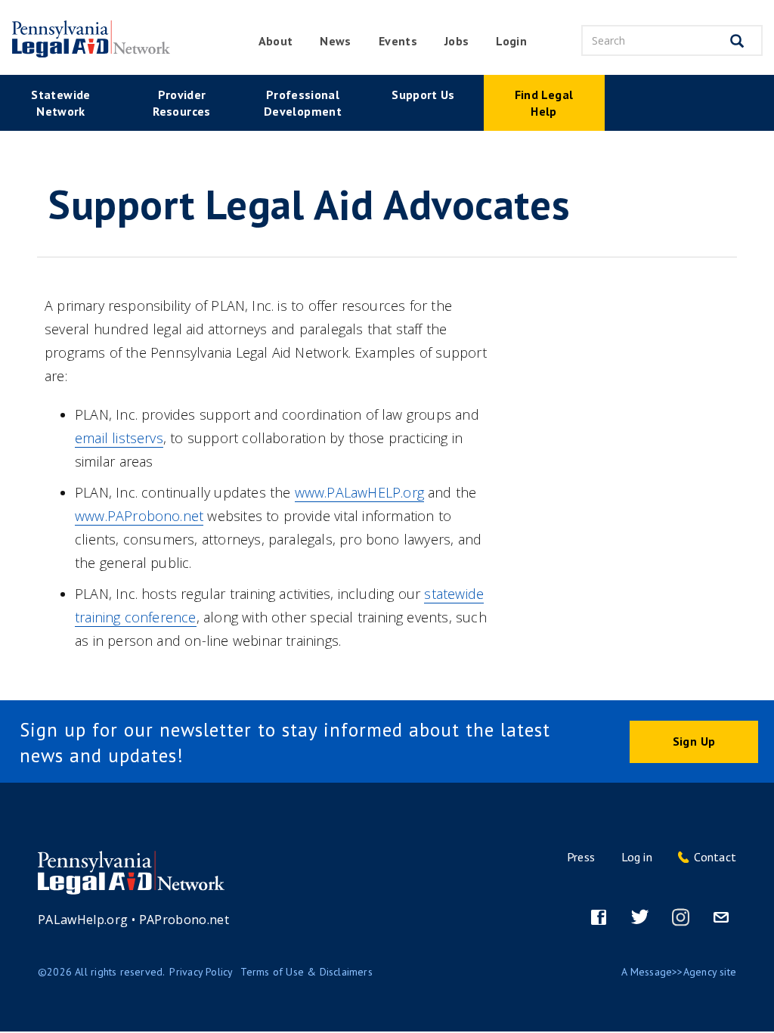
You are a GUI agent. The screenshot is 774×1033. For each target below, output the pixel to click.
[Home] (86, 38)
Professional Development (303, 103)
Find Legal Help (544, 103)
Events (398, 40)
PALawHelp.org (83, 919)
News (335, 40)
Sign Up (694, 741)
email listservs (119, 438)
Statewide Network (60, 103)
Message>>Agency (673, 972)
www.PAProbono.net (139, 516)
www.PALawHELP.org (359, 492)
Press (581, 856)
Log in (636, 856)
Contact (715, 856)
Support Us (423, 94)
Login (511, 40)
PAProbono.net (184, 919)
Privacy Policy (201, 972)
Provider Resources (181, 103)
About (276, 40)
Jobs (456, 40)
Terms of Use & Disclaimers (306, 972)
